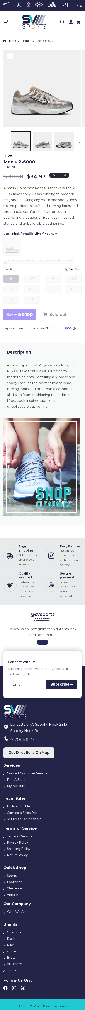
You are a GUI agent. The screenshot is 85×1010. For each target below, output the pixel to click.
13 (35, 301)
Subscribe (59, 684)
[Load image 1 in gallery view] (21, 141)
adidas (12, 951)
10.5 (34, 290)
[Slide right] (80, 142)
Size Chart (75, 269)
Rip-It (11, 939)
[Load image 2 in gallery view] (42, 141)
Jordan (12, 970)
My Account (16, 786)
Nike (10, 945)
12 (14, 301)
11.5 (76, 290)
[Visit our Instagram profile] (42, 642)
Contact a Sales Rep (22, 813)
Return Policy (17, 855)
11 (56, 290)
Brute (11, 957)
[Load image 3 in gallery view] (64, 141)
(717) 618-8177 (22, 739)
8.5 (35, 280)
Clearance (14, 888)
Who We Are (17, 912)
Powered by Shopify (54, 1006)
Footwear (14, 882)
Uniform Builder (19, 806)
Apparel (13, 894)
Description (19, 352)
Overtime (14, 932)
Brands (26, 40)
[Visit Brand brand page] (19, 5)
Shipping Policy (18, 849)
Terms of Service (19, 836)
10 (14, 290)
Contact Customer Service (27, 773)
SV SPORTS (35, 1006)
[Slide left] (5, 142)
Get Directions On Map (28, 753)
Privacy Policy (17, 842)
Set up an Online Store (24, 819)
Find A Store (16, 780)
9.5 (76, 280)
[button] (78, 22)
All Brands (14, 964)
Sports (12, 876)
